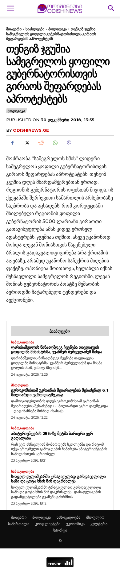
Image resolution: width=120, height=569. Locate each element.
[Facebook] (12, 143)
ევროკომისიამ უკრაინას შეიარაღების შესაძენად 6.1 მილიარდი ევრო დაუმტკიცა (59, 392)
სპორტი (60, 530)
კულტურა (98, 523)
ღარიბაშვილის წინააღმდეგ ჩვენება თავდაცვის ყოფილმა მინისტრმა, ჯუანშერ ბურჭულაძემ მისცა (56, 349)
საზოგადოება (22, 342)
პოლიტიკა (57, 29)
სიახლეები (35, 29)
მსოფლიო (20, 385)
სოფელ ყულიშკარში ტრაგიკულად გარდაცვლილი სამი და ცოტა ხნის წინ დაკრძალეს (58, 478)
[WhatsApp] (55, 143)
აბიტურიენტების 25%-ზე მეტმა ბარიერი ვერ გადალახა (52, 435)
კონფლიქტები (47, 523)
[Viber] (69, 143)
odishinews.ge (31, 130)
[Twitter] (26, 143)
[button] (10, 8)
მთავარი (14, 29)
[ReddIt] (40, 143)
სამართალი (18, 523)
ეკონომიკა (75, 523)
